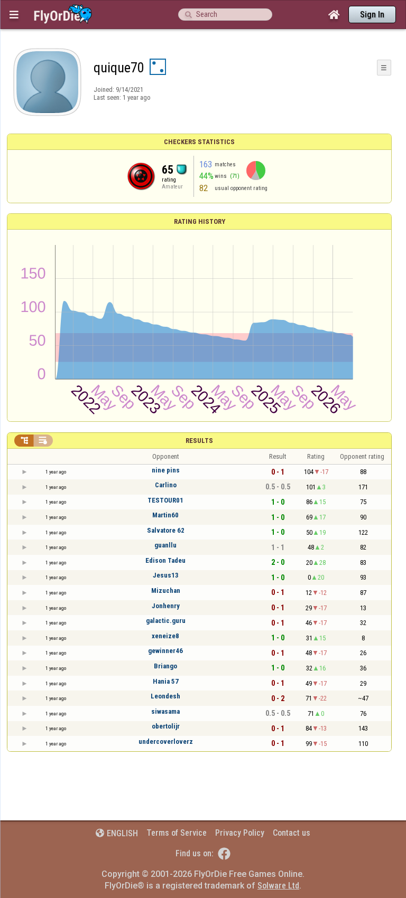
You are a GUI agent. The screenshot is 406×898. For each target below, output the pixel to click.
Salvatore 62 (165, 530)
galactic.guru (166, 621)
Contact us (291, 833)
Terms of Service (176, 833)
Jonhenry (166, 606)
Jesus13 (166, 575)
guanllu (165, 545)
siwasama (165, 711)
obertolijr (166, 726)
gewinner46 (165, 651)
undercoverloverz (166, 741)
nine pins (166, 470)
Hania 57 (166, 681)
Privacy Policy (239, 833)
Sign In (372, 15)
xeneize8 (165, 636)
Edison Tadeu (165, 560)
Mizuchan (165, 590)
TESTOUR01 (165, 500)
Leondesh (165, 696)
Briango (165, 666)
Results (199, 441)
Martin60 (165, 515)
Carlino (166, 485)
